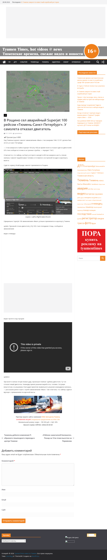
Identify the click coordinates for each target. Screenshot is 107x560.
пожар (86, 210)
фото (88, 223)
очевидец (96, 203)
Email (4, 500)
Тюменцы (35, 62)
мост (83, 200)
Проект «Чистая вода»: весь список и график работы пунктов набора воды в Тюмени (90, 99)
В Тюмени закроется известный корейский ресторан (40, 2)
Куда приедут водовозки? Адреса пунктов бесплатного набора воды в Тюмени (90, 107)
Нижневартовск (82, 170)
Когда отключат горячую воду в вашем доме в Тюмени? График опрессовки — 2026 (88, 115)
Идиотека (56, 62)
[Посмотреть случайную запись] (102, 62)
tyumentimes (18, 133)
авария (82, 188)
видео (81, 193)
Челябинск (94, 184)
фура (94, 223)
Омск (89, 170)
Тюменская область (85, 176)
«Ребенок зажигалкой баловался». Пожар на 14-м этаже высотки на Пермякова (57, 438)
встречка (90, 194)
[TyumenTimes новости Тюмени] (4, 62)
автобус (91, 189)
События (23, 62)
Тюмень (83, 180)
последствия (84, 213)
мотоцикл (89, 200)
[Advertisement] (38, 298)
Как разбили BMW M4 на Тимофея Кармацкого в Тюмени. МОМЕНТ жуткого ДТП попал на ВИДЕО (89, 123)
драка (82, 197)
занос (99, 197)
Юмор (65, 62)
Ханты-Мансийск (84, 184)
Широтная (102, 184)
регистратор (89, 218)
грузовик (99, 194)
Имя (3, 489)
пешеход (89, 207)
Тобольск (100, 173)
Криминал (76, 62)
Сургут (93, 173)
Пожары (45, 62)
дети (78, 197)
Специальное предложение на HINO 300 (45, 419)
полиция (92, 210)
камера (79, 200)
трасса (80, 223)
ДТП (15, 62)
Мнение (87, 62)
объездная (87, 204)
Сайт (4, 510)
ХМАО (101, 180)
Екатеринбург (90, 166)
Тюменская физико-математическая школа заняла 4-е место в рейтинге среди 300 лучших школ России (90, 80)
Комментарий (8, 461)
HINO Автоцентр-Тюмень (50, 417)
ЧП (9, 62)
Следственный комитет (84, 173)
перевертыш (81, 207)
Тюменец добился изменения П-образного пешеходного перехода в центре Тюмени (19, 438)
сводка (100, 218)
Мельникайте (100, 166)
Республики (96, 170)
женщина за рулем (91, 197)
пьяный (94, 214)
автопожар (97, 189)
